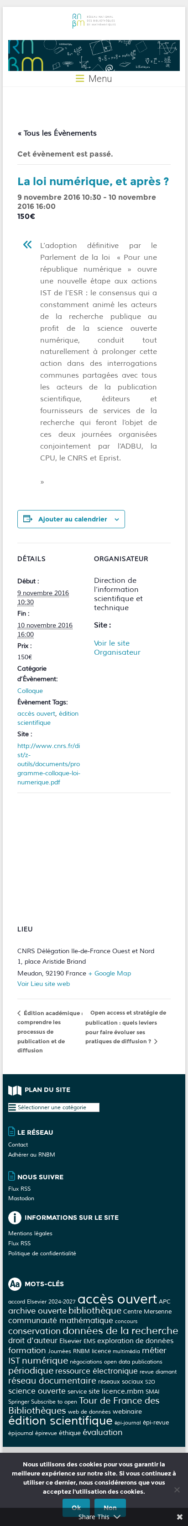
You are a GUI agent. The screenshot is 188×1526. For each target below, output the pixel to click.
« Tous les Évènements (57, 133)
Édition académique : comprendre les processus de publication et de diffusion (50, 1032)
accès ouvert (36, 714)
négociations (86, 1361)
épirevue (46, 1433)
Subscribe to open (54, 1401)
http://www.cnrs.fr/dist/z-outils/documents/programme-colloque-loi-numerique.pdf (48, 764)
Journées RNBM (69, 1351)
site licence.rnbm (116, 1391)
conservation (34, 1331)
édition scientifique (60, 1420)
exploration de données (135, 1341)
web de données (89, 1411)
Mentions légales (30, 1233)
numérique (45, 1360)
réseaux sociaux (120, 1381)
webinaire (127, 1411)
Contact (18, 1145)
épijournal (20, 1433)
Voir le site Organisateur (117, 648)
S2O (150, 1382)
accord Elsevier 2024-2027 (42, 1301)
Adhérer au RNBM (31, 1155)
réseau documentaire (52, 1380)
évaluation (103, 1432)
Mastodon (21, 1198)
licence (101, 1351)
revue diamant (158, 1371)
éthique (70, 1433)
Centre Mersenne (147, 1311)
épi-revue (156, 1422)
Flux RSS (19, 1189)
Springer (18, 1401)
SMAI (152, 1391)
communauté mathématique (60, 1320)
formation (27, 1350)
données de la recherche (120, 1330)
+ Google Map (109, 973)
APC (165, 1301)
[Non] (176, 1489)
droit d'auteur (32, 1340)
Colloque (30, 691)
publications (147, 1361)
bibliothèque (94, 1310)
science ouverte (37, 1391)
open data (117, 1361)
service (77, 1391)
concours (126, 1321)
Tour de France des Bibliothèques (84, 1405)
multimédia (126, 1351)
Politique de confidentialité (42, 1253)
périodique (30, 1370)
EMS (89, 1341)
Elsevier (70, 1341)
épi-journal (128, 1423)
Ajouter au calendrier (72, 519)
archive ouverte (37, 1311)
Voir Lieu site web (43, 984)
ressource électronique (96, 1371)
